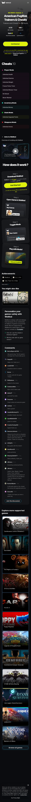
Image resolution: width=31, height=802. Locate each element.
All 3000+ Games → (15, 13)
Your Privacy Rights (15, 797)
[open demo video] (15, 151)
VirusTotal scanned (10, 35)
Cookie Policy (23, 794)
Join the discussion (13, 501)
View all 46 (4, 284)
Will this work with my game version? (15, 338)
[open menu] (28, 2)
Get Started (15, 44)
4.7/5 (10, 28)
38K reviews (10, 30)
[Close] (28, 785)
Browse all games (15, 748)
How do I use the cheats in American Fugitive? (15, 333)
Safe (9, 33)
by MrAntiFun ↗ (20, 35)
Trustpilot (20, 329)
